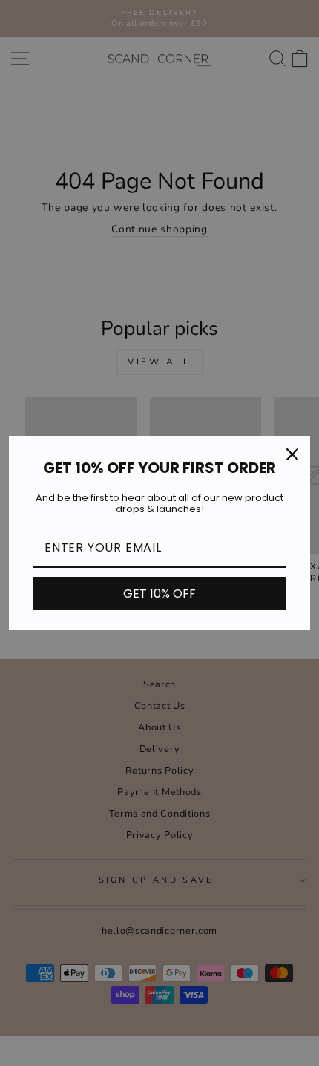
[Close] (292, 454)
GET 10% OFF (159, 593)
